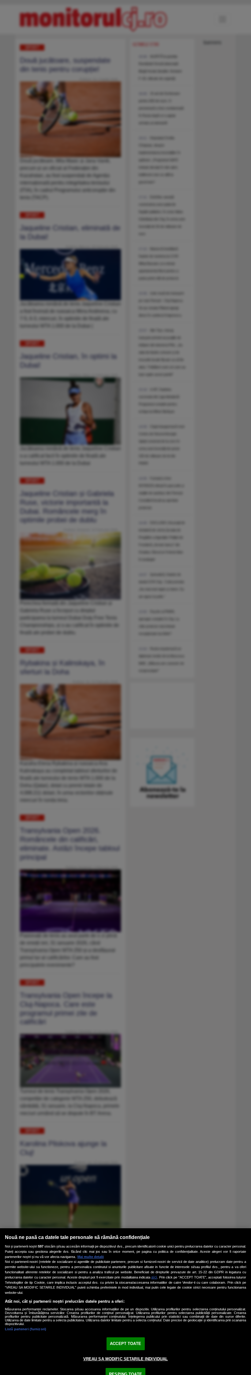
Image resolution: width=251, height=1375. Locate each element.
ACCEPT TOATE (125, 1343)
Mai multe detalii (90, 1257)
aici (154, 1277)
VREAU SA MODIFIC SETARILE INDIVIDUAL (125, 1359)
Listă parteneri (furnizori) (25, 1329)
